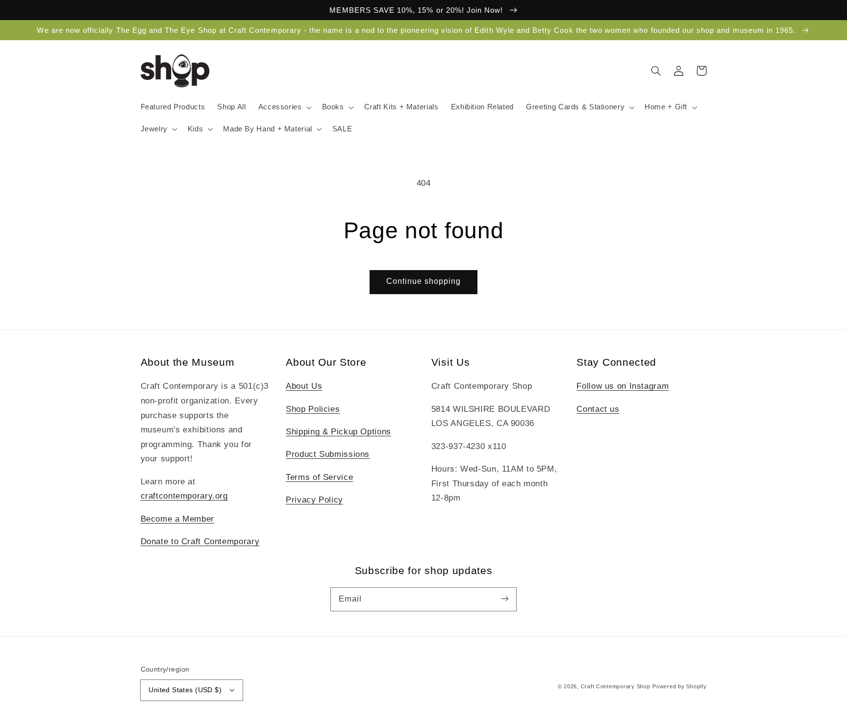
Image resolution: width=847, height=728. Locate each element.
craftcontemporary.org (184, 496)
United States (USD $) (185, 690)
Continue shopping (423, 281)
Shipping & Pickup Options (338, 431)
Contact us (597, 409)
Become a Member (177, 519)
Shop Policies (313, 409)
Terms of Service (319, 477)
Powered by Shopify (679, 686)
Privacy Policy (314, 499)
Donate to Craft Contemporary (200, 541)
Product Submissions (328, 454)
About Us (304, 386)
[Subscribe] (505, 599)
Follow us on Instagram (622, 386)
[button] (284, 107)
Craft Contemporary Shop (615, 686)
